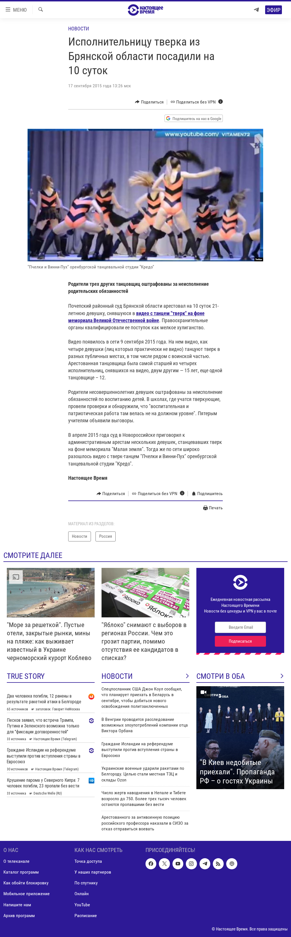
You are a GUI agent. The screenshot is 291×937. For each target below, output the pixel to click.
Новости (78, 29)
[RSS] (218, 863)
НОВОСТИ (117, 676)
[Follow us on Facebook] (151, 863)
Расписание (85, 915)
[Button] (149, 102)
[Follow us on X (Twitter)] (164, 863)
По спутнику (86, 883)
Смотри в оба (220, 676)
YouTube (82, 904)
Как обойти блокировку (26, 883)
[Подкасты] (231, 863)
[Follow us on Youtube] (177, 863)
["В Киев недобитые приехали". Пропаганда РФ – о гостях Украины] (240, 737)
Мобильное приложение (26, 893)
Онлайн (81, 893)
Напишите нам (17, 904)
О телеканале (16, 861)
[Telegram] (256, 9)
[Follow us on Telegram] (204, 863)
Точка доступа (88, 861)
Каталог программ (21, 872)
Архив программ (19, 915)
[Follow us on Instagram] (191, 863)
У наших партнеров (92, 872)
